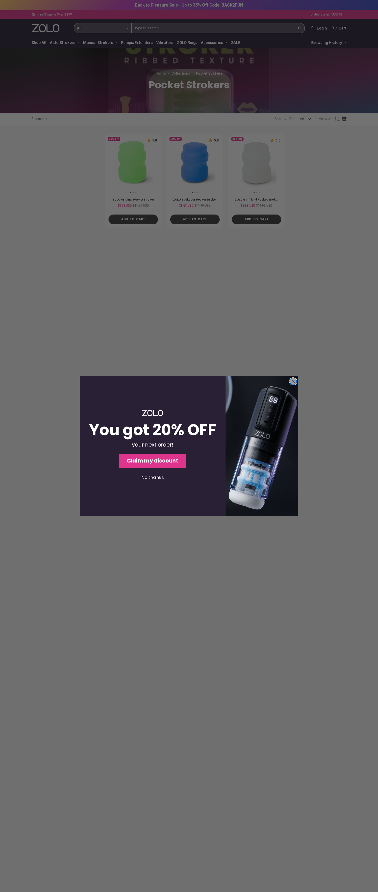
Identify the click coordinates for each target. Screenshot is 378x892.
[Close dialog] (293, 381)
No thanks (152, 477)
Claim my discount (152, 460)
